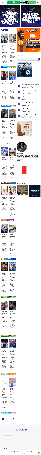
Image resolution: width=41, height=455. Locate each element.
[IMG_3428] (8, 297)
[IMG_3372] (8, 106)
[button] (37, 2)
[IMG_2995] (8, 221)
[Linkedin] (22, 183)
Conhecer (19, 160)
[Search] (39, 59)
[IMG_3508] (8, 68)
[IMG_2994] (8, 259)
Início (2, 438)
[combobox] (27, 59)
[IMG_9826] (21, 3)
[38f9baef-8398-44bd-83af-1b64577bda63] (8, 144)
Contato (3, 442)
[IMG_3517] (28, 51)
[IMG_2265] (8, 374)
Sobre (2, 440)
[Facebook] (17, 183)
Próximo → (8, 421)
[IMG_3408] (8, 183)
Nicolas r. (23, 453)
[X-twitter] (24, 183)
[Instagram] (19, 183)
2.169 (13, 418)
